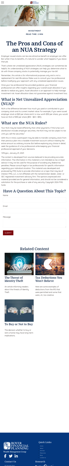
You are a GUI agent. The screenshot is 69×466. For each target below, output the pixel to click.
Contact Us (43, 457)
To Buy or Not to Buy (19, 324)
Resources (43, 453)
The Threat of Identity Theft (14, 279)
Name (5, 195)
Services (42, 450)
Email (5, 206)
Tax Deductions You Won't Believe (48, 279)
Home (41, 446)
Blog (41, 455)
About (41, 448)
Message (7, 217)
